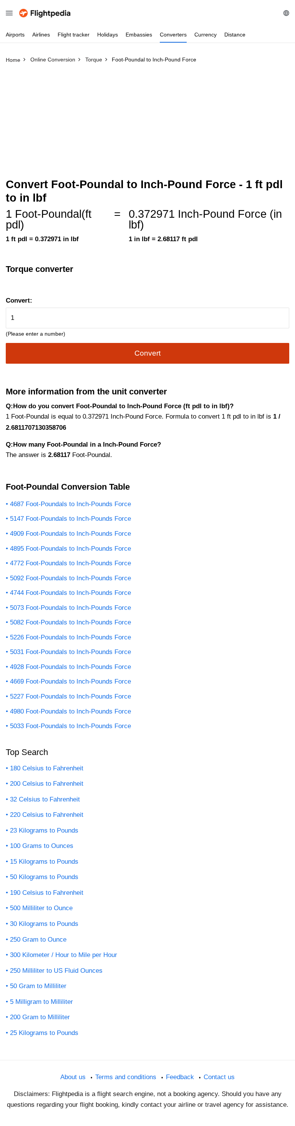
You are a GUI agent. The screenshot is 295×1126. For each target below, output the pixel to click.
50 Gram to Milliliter (38, 986)
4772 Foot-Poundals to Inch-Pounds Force (70, 563)
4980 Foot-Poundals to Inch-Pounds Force (70, 711)
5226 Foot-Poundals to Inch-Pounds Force (70, 637)
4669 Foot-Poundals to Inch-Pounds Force (70, 681)
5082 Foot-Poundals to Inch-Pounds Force (70, 622)
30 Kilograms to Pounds (44, 923)
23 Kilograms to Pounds (44, 830)
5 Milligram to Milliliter (41, 1001)
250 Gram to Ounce (38, 939)
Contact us (219, 1077)
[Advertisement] (147, 124)
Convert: (19, 300)
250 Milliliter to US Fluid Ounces (56, 970)
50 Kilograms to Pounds (44, 877)
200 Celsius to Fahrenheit (46, 783)
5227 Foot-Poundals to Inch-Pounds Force (70, 696)
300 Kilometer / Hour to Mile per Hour (63, 955)
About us (73, 1077)
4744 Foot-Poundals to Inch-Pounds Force (70, 592)
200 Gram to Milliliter (40, 1017)
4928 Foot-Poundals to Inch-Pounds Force (70, 667)
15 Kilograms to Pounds (44, 861)
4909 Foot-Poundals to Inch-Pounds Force (70, 533)
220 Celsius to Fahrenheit (46, 814)
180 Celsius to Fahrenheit (46, 768)
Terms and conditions (125, 1077)
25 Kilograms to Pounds (44, 1033)
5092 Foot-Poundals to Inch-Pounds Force (70, 578)
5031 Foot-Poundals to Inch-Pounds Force (70, 652)
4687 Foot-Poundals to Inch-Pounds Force (70, 504)
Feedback (180, 1077)
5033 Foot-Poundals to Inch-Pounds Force (70, 726)
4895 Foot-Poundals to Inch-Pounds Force (70, 548)
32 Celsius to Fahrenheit (45, 799)
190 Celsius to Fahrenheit (46, 892)
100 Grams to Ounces (41, 845)
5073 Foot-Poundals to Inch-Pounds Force (70, 607)
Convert (147, 353)
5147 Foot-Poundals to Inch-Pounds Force (70, 518)
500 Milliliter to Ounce (41, 908)
